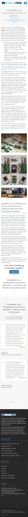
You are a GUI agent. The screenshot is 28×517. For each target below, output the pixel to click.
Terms (19, 510)
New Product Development (7, 475)
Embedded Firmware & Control (8, 448)
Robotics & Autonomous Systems (9, 453)
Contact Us (14, 272)
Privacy (15, 510)
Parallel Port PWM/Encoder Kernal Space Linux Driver (13, 66)
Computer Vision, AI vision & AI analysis (10, 455)
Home (11, 18)
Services (17, 18)
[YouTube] (4, 515)
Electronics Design (6, 446)
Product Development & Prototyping (10, 443)
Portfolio (3, 468)
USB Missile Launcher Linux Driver (9, 69)
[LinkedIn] (1, 515)
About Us (3, 470)
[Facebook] (6, 515)
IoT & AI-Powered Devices (7, 450)
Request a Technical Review (8, 478)
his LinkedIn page (12, 128)
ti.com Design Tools (15, 90)
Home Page (3, 466)
